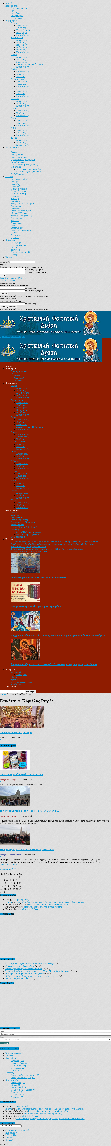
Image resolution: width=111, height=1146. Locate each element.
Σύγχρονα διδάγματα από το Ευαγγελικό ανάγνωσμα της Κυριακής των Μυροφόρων (58, 635)
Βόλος (13, 89)
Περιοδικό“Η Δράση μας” (17, 14)
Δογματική (15, 186)
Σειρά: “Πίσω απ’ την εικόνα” (29, 169)
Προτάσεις (20, 50)
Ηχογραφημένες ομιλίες (21, 252)
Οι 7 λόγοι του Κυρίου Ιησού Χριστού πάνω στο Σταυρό (29, 964)
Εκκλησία (15, 184)
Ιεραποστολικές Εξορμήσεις (23, 159)
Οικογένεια (16, 235)
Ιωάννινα (15, 98)
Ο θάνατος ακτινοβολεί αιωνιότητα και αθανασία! (38, 577)
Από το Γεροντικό (18, 191)
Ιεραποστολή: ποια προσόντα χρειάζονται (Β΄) (48, 904)
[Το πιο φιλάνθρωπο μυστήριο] (22, 727)
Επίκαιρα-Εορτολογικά (21, 211)
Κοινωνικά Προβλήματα (21, 230)
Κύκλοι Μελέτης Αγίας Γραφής (24, 164)
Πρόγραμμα (21, 32)
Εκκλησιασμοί (17, 154)
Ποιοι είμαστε (11, 6)
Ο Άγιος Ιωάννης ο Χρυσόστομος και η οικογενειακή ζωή (30, 976)
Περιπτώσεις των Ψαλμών (16, 978)
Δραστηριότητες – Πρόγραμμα (29, 64)
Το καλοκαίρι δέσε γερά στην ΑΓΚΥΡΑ (21, 774)
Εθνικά (14, 225)
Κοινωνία (15, 220)
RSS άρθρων (11, 1133)
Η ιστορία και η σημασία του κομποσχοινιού (24, 973)
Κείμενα (9, 176)
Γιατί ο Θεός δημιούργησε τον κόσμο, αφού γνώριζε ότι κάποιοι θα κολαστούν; (50, 902)
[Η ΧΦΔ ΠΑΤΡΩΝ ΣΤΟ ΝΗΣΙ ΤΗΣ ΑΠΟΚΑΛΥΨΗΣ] (15, 805)
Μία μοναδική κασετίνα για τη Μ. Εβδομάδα (36, 606)
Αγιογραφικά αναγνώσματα (22, 203)
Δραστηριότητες (12, 147)
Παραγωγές (16, 167)
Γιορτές (14, 150)
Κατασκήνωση (22, 35)
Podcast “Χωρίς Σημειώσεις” (28, 172)
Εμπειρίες (15, 10)
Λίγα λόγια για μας (19, 8)
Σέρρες (14, 137)
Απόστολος (16, 206)
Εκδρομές (15, 152)
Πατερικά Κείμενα (19, 189)
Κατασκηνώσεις (18, 162)
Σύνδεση (9, 1138)
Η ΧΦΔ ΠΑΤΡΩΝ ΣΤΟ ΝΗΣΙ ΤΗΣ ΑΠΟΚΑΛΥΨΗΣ (29, 810)
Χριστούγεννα (17, 218)
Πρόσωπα (15, 237)
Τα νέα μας (21, 28)
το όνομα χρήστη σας (34, 269)
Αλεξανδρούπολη (18, 79)
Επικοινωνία (21, 62)
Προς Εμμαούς (22, 899)
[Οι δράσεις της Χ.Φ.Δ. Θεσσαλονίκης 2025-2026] (15, 844)
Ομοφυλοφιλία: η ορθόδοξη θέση (19, 966)
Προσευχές (16, 196)
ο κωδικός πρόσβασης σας (36, 272)
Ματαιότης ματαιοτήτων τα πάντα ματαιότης (43, 907)
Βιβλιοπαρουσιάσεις (19, 179)
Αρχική (8, 3)
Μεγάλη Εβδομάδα (19, 213)
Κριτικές (14, 233)
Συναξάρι (15, 198)
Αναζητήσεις (16, 223)
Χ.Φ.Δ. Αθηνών (23, 30)
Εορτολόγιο (16, 201)
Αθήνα (14, 23)
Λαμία (13, 118)
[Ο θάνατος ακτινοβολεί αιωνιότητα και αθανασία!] (25, 572)
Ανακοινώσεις (22, 25)
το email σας (30, 288)
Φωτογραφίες (16, 242)
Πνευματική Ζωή (18, 194)
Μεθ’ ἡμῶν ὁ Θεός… (31, 909)
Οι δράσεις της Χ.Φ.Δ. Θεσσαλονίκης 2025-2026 (27, 849)
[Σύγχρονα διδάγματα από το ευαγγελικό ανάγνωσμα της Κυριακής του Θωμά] (25, 659)
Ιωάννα (8, 902)
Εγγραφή (9, 1140)
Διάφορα (14, 181)
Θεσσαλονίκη (17, 37)
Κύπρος (14, 108)
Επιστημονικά (17, 228)
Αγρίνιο (14, 69)
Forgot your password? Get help (14, 278)
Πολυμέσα (10, 240)
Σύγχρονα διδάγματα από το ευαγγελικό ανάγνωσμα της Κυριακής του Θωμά (54, 664)
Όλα (13, 542)
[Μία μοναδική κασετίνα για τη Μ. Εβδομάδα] (25, 601)
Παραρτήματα (11, 20)
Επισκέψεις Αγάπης (19, 157)
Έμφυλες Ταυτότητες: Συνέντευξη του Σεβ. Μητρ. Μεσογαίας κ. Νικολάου (37, 971)
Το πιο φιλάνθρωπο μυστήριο (16, 732)
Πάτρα (14, 54)
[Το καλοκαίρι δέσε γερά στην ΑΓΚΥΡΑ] (15, 769)
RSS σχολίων (11, 1135)
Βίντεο (14, 247)
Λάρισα (14, 128)
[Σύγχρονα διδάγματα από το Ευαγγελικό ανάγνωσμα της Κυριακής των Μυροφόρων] (25, 630)
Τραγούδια (15, 250)
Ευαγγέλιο (15, 208)
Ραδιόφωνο (16, 255)
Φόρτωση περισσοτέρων (10, 864)
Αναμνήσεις (21, 245)
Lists (2, 1037)
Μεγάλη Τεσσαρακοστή (21, 215)
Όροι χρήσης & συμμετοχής (17, 1130)
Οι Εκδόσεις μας (18, 174)
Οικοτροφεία (16, 18)
